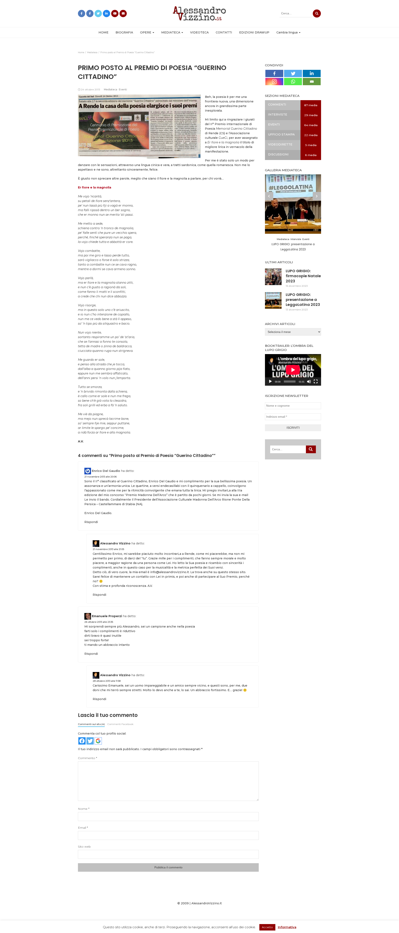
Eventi (123, 89)
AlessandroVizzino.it (206, 903)
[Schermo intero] (316, 381)
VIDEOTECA (199, 32)
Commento (87, 758)
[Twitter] (293, 73)
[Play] (270, 381)
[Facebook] (274, 73)
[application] (293, 370)
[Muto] (309, 381)
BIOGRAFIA (124, 32)
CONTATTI (224, 32)
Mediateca (110, 89)
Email (83, 828)
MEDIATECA (171, 32)
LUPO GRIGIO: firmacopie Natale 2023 (303, 276)
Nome (83, 809)
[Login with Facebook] (82, 741)
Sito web (84, 846)
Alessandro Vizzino (115, 543)
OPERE (146, 32)
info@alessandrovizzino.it (169, 572)
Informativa (287, 927)
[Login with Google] (98, 741)
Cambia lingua (287, 32)
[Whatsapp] (293, 81)
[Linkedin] (312, 73)
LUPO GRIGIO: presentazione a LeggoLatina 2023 (303, 299)
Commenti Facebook (120, 724)
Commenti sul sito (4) (91, 724)
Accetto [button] (267, 927)
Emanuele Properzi (107, 616)
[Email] (312, 81)
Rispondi (91, 522)
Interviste (296, 239)
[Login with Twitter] (90, 741)
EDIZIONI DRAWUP (254, 32)
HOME (103, 32)
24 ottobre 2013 (90, 89)
